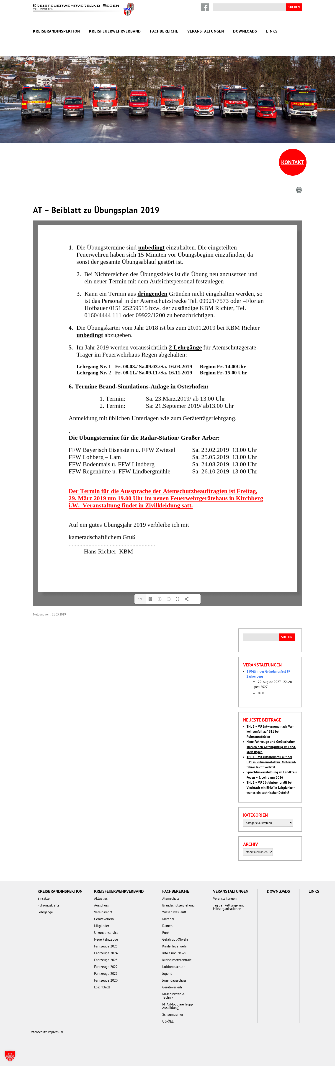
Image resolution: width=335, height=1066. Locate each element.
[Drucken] (299, 190)
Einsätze (44, 898)
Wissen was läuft (174, 912)
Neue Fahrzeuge (106, 939)
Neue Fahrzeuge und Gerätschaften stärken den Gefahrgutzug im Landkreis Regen (271, 747)
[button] (10, 1056)
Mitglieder (101, 926)
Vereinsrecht (103, 912)
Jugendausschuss (174, 980)
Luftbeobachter (173, 967)
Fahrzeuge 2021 (106, 973)
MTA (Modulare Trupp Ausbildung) (177, 1006)
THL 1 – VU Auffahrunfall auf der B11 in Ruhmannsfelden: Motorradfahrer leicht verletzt (271, 762)
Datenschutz (38, 1032)
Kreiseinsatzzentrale (177, 960)
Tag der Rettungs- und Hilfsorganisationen (229, 907)
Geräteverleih (104, 919)
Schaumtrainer (172, 1014)
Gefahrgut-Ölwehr (175, 939)
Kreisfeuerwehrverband (115, 31)
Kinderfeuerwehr (174, 946)
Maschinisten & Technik (173, 996)
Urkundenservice (106, 932)
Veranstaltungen (205, 31)
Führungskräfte (48, 905)
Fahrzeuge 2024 (106, 953)
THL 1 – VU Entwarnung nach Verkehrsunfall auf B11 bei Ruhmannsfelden (270, 731)
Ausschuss (101, 905)
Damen (167, 926)
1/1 (140, 599)
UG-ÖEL (168, 1021)
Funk (165, 932)
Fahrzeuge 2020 (106, 980)
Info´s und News (174, 953)
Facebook (205, 7)
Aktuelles (101, 898)
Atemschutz (170, 898)
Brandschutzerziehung (178, 905)
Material (168, 919)
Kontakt (292, 162)
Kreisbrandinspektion (56, 31)
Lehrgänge (45, 912)
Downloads (245, 31)
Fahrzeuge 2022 (106, 967)
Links (272, 31)
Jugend (167, 973)
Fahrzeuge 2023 (106, 960)
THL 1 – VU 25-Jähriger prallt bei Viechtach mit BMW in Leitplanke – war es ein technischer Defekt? (271, 787)
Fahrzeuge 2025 (106, 946)
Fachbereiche (164, 31)
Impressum (55, 1032)
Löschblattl (102, 987)
